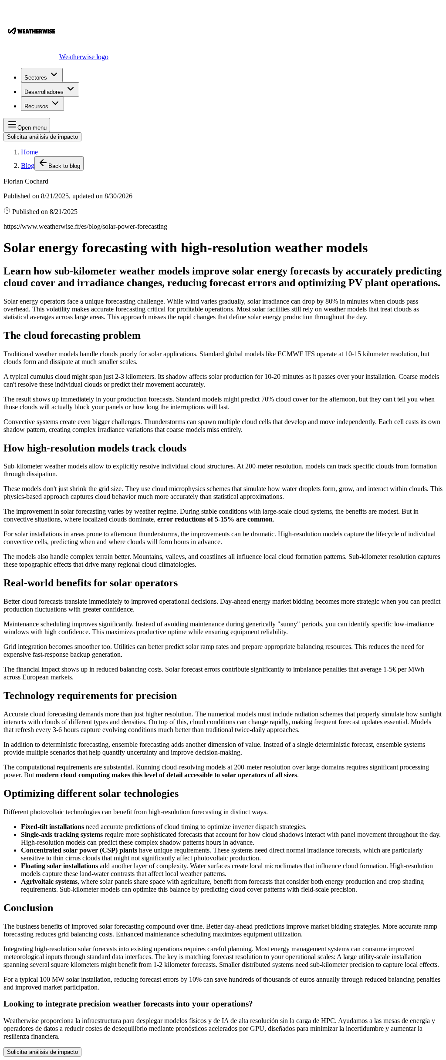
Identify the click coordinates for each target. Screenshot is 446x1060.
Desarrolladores (44, 92)
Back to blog (64, 166)
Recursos (36, 106)
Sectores (35, 77)
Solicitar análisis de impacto (42, 137)
